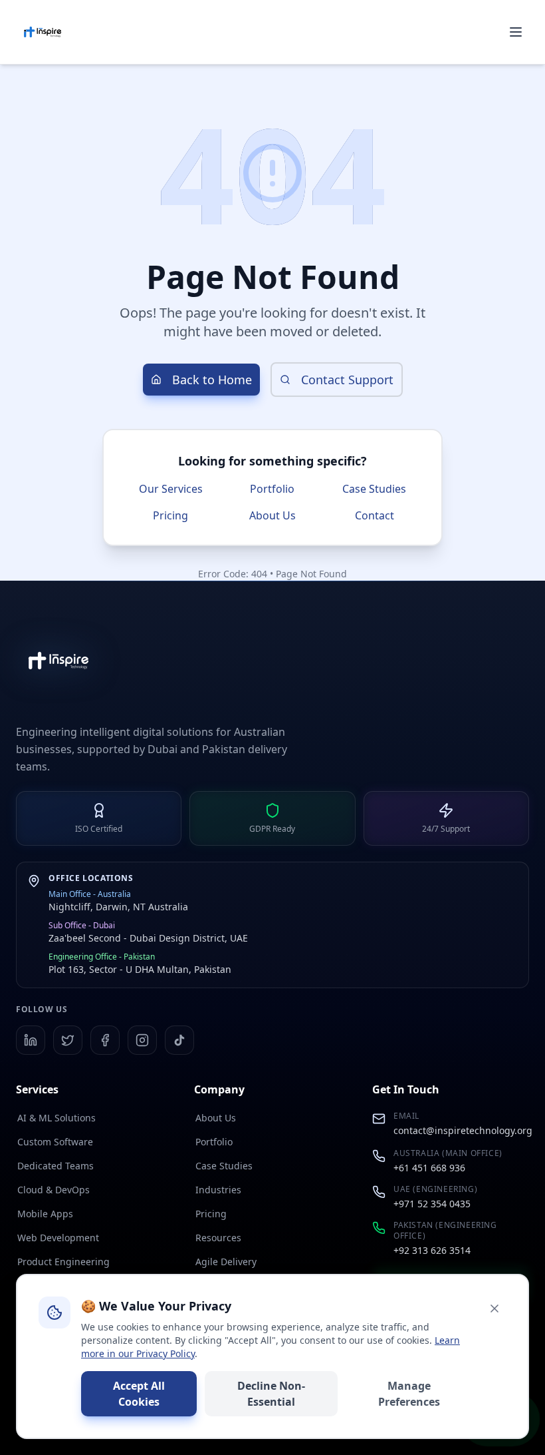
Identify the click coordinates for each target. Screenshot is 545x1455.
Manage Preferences (409, 1393)
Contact (374, 515)
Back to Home (212, 380)
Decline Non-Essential (271, 1393)
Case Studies (374, 488)
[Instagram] (142, 1040)
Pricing (170, 515)
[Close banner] (494, 1308)
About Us (272, 515)
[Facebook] (105, 1040)
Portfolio (272, 488)
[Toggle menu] (515, 32)
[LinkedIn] (30, 1040)
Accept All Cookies (139, 1393)
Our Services (171, 488)
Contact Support (347, 380)
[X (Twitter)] (67, 1040)
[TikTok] (179, 1040)
